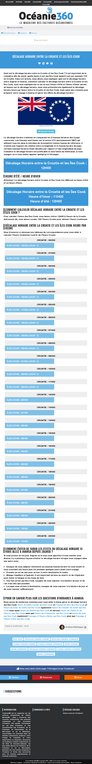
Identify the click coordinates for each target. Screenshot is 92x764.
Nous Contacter (76, 762)
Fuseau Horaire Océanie (24, 644)
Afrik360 (19, 2)
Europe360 (47, 2)
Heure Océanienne (45, 654)
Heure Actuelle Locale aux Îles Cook (35, 605)
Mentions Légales (16, 762)
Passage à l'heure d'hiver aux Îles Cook (47, 616)
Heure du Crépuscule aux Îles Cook (52, 613)
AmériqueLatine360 (61, 2)
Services (34, 33)
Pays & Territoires (9, 33)
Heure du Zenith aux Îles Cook (34, 610)
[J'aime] (39, 63)
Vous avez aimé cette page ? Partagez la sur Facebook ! (47, 668)
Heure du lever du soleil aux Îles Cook (22, 607)
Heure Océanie (71, 644)
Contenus (23, 33)
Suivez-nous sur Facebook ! (73, 713)
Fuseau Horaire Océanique (50, 644)
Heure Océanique (19, 649)
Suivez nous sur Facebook (16, 27)
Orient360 (46, 4)
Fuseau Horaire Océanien (68, 649)
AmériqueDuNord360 (78, 2)
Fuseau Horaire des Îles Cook (70, 605)
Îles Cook (17, 639)
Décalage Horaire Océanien (42, 649)
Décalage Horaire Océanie (37, 639)
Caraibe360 (37, 2)
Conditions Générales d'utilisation (34, 762)
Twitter (15, 677)
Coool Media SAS (31, 760)
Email (79, 677)
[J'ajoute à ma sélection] (43, 63)
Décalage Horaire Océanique (64, 639)
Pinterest (47, 677)
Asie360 (27, 2)
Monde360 (9, 2)
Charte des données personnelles (58, 762)
